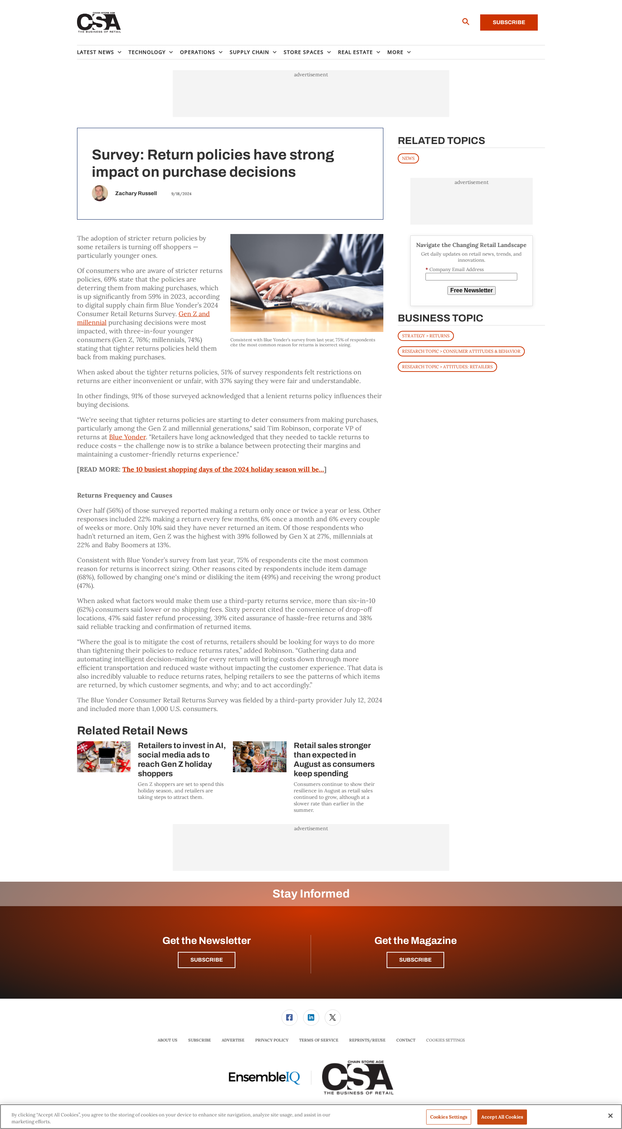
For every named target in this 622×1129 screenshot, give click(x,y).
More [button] (395, 52)
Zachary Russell (136, 193)
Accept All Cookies (502, 1117)
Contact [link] (405, 1040)
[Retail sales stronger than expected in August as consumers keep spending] (260, 756)
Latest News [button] (95, 52)
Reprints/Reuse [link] (367, 1040)
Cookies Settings (445, 1040)
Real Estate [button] (355, 52)
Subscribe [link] (199, 1040)
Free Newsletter (471, 290)
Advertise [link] (233, 1040)
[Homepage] (99, 22)
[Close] (610, 1116)
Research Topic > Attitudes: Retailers (447, 366)
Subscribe (509, 22)
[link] (289, 1017)
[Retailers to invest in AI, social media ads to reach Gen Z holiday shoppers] (104, 756)
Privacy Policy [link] (271, 1040)
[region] (311, 1116)
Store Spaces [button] (304, 52)
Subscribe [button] (206, 960)
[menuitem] (103, 52)
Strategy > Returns (426, 335)
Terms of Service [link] (318, 1040)
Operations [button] (197, 52)
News (408, 158)
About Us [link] (167, 1040)
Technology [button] (147, 52)
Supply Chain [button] (249, 52)
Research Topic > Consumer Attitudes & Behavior (461, 351)
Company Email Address (454, 269)
